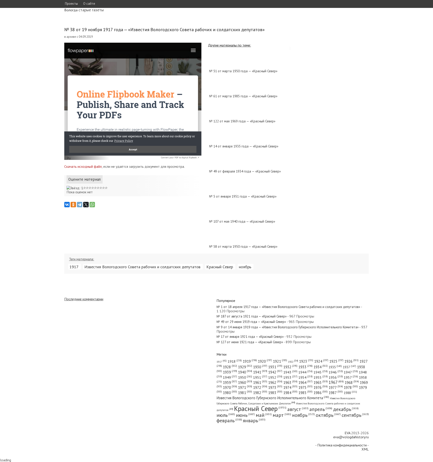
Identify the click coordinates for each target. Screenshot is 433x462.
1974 (290, 387)
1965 (320, 382)
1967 (336, 382)
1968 (352, 382)
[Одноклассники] (73, 204)
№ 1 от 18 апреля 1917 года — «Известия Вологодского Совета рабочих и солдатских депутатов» (288, 307)
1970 (230, 387)
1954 (305, 377)
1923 (306, 361)
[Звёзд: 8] (100, 188)
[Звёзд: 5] (92, 188)
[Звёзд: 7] (98, 188)
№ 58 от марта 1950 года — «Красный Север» (243, 246)
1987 (336, 392)
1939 (230, 372)
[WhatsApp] (92, 204)
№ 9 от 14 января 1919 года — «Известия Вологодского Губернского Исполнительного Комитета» (287, 327)
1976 (320, 387)
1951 (260, 377)
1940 (245, 372)
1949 (230, 377)
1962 (275, 382)
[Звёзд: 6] (95, 188)
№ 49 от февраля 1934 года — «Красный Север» (245, 171)
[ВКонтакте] (67, 204)
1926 (351, 361)
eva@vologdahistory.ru (351, 437)
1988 (350, 393)
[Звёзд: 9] (103, 188)
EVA (347, 433)
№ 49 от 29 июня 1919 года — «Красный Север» (251, 322)
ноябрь (245, 266)
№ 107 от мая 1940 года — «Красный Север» (242, 221)
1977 (336, 387)
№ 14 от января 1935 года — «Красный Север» (243, 146)
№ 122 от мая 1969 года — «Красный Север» (242, 121)
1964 (305, 382)
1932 (290, 366)
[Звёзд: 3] (87, 188)
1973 (275, 387)
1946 (336, 372)
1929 (245, 366)
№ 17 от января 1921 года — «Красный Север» (250, 336)
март (282, 415)
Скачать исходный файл (83, 166)
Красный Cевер (219, 266)
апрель (320, 409)
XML (365, 449)
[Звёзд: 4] (90, 188)
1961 (260, 382)
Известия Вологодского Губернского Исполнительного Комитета (272, 397)
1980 (230, 392)
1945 (320, 372)
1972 (260, 387)
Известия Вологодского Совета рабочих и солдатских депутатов (142, 266)
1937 (349, 367)
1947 (351, 372)
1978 (351, 387)
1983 (275, 392)
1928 (230, 366)
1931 (275, 366)
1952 (275, 377)
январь (254, 420)
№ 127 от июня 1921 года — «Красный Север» (249, 342)
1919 (250, 361)
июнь (245, 415)
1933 (305, 366)
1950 (245, 377)
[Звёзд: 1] (75, 188)
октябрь (328, 415)
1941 (260, 372)
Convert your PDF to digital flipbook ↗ (180, 157)
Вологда (71, 10)
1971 (245, 387)
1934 (320, 366)
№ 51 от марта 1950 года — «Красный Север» (243, 71)
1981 (245, 392)
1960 (245, 382)
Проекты (71, 3)
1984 (290, 392)
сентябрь (355, 415)
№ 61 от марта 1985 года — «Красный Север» (243, 96)
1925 (336, 361)
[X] (86, 204)
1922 (293, 361)
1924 (321, 361)
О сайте (89, 3)
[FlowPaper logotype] (69, 158)
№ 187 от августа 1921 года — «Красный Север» (251, 316)
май (264, 415)
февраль (229, 420)
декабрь (346, 409)
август (298, 409)
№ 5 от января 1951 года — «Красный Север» (242, 196)
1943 (290, 372)
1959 (230, 382)
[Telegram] (79, 204)
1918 (235, 361)
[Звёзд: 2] (84, 188)
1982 (260, 392)
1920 (265, 361)
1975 (305, 387)
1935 (335, 367)
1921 (280, 361)
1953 (290, 377)
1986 (320, 392)
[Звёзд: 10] (106, 188)
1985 (305, 392)
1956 (336, 377)
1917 (73, 266)
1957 (351, 377)
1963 (290, 382)
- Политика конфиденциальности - (342, 445)
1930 (260, 366)
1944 (305, 372)
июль (225, 415)
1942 (275, 372)
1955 (320, 377)
